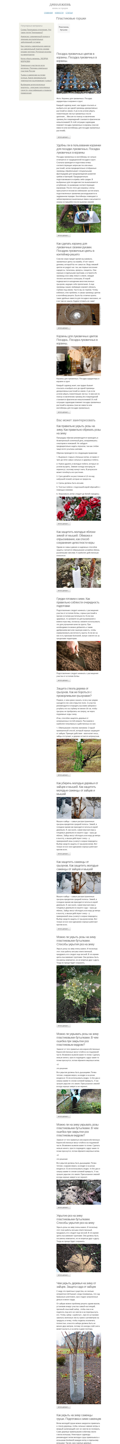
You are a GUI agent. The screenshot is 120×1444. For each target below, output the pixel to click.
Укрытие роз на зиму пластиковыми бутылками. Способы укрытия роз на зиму (75, 1219)
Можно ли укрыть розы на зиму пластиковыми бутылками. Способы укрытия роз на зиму (76, 940)
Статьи (69, 12)
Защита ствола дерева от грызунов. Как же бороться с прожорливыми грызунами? (74, 692)
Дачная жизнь (60, 4)
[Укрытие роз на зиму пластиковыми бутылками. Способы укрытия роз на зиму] (78, 1258)
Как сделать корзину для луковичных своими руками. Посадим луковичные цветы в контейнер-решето (75, 249)
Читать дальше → (63, 137)
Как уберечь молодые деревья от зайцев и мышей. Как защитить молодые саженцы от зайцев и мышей (77, 788)
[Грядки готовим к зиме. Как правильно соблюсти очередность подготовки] (78, 656)
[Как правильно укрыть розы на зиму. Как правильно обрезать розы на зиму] (78, 508)
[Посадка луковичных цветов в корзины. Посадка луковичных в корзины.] (78, 79)
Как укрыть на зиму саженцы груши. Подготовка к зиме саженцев (78, 1417)
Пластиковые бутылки (64, 28)
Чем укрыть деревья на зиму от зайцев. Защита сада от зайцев (76, 1285)
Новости (59, 12)
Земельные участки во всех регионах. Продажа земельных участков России (34, 68)
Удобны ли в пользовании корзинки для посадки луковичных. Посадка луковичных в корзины (78, 148)
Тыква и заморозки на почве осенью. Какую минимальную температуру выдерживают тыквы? (36, 78)
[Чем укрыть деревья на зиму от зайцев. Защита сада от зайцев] (78, 1367)
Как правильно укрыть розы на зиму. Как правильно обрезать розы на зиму (78, 429)
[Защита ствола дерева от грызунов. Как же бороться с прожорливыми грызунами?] (78, 755)
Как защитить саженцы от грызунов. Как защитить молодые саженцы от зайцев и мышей (77, 865)
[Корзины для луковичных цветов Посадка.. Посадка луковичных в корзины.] (78, 361)
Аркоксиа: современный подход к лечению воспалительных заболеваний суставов (35, 39)
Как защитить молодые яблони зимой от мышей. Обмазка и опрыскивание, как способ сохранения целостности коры (75, 537)
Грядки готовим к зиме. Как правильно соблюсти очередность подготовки (77, 602)
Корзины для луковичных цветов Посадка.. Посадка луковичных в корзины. (77, 339)
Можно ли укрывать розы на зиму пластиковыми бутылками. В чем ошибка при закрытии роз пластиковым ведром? (77, 1039)
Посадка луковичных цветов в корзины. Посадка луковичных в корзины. (76, 57)
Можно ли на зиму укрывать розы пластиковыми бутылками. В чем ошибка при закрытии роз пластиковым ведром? (77, 1130)
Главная (48, 12)
